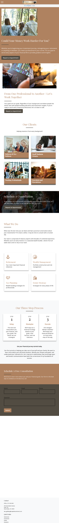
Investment (6, 518)
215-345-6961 (10, 503)
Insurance (6, 522)
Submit (7, 410)
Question (7, 397)
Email (23, 388)
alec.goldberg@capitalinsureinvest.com (13, 511)
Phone (41, 388)
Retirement (6, 517)
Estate (5, 520)
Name (6, 388)
